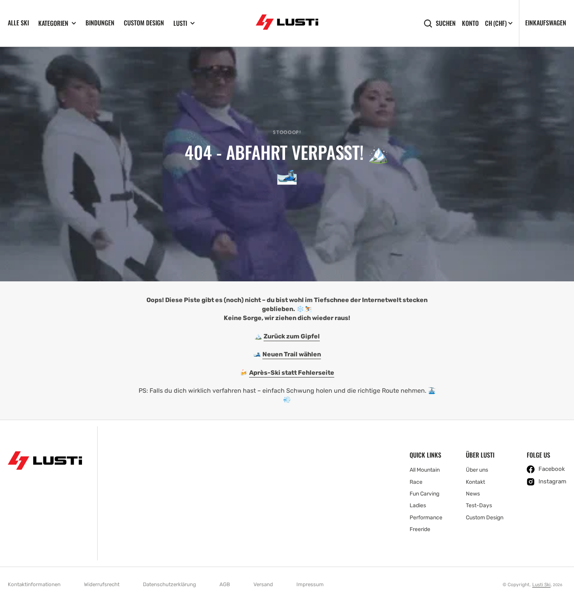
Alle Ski (18, 22)
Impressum (310, 584)
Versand (263, 584)
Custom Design (144, 22)
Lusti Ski (541, 584)
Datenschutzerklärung (169, 584)
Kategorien (53, 23)
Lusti (180, 23)
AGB (224, 584)
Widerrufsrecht (101, 584)
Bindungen (100, 22)
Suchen (446, 23)
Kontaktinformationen (34, 584)
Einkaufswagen (545, 22)
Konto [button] (470, 23)
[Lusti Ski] (287, 23)
